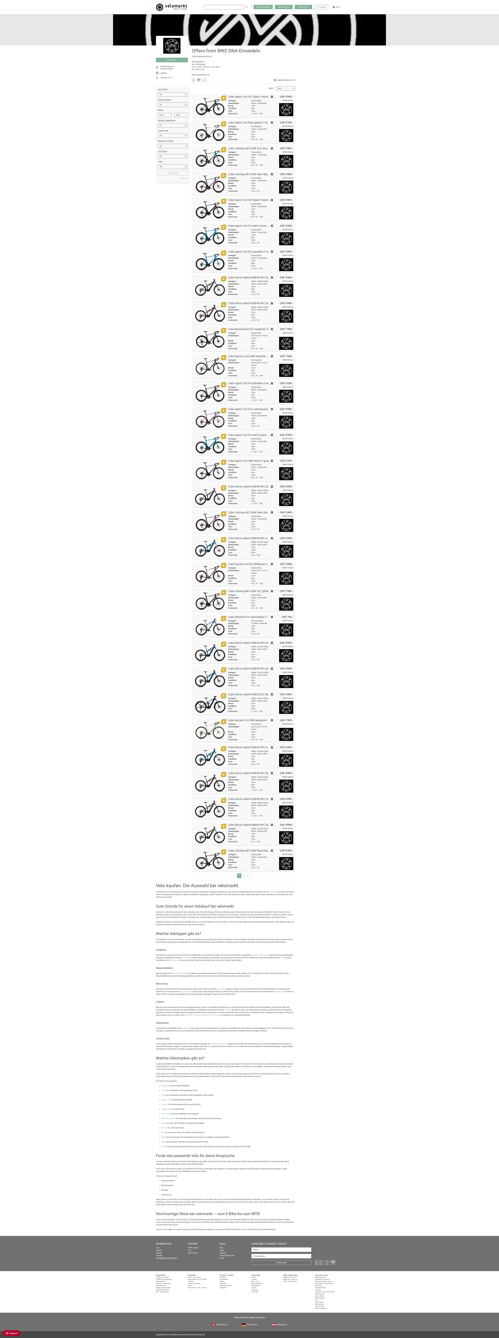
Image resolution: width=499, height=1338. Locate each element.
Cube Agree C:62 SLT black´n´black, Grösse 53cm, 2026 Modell (264, 199)
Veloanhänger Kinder (260, 955)
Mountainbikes (179, 973)
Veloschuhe (279, 991)
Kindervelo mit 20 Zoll (219, 1044)
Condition (163, 131)
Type (160, 162)
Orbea (163, 1123)
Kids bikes (223, 1283)
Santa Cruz (165, 1100)
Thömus (164, 1104)
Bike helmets (319, 1304)
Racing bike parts (320, 1288)
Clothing (317, 1290)
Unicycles (254, 1290)
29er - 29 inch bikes (162, 1292)
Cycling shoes (319, 1306)
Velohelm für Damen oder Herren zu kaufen (202, 1015)
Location (162, 151)
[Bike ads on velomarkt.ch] (171, 7)
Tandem (254, 1279)
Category (163, 89)
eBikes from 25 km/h (290, 1279)
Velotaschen (175, 960)
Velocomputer (186, 991)
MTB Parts (318, 1285)
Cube (163, 1095)
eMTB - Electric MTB (290, 1281)
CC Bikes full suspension (164, 1279)
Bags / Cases (319, 1296)
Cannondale (166, 1109)
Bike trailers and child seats (324, 1283)
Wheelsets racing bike (322, 1279)
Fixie (282, 958)
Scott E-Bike (166, 1114)
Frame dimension (166, 121)
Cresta (163, 1146)
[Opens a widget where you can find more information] (12, 1333)
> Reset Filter (183, 178)
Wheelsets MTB (320, 1277)
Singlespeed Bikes (226, 1285)
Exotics (253, 1277)
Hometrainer (319, 1302)
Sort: (271, 88)
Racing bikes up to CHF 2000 (197, 1279)
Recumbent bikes (257, 1283)
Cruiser (253, 1288)
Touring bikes (224, 1279)
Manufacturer (165, 141)
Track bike (254, 1292)
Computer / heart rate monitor (325, 1292)
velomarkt (274, 892)
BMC (163, 1132)
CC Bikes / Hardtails (162, 1277)
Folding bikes (255, 1285)
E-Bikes (228, 1010)
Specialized (165, 1086)
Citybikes (186, 958)
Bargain (222, 1281)
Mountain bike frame (162, 1290)
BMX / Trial (255, 1281)
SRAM (163, 1137)
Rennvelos (221, 989)
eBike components (321, 1308)
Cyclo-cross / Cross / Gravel (197, 1288)
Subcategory (164, 100)
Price (160, 110)
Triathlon (191, 1281)
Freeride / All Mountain (163, 1283)
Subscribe (281, 1263)
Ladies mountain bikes (163, 1288)
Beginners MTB (161, 1285)
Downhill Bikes (160, 1281)
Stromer (164, 1128)
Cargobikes (223, 1288)
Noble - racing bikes (194, 1277)
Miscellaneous (320, 1298)
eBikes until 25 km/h (290, 1277)
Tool (316, 1300)
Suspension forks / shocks (324, 1281)
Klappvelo (186, 1028)
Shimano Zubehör (168, 1118)
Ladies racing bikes (194, 1283)
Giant (163, 1142)
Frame (190, 1285)
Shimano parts (320, 1294)
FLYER (163, 1090)
